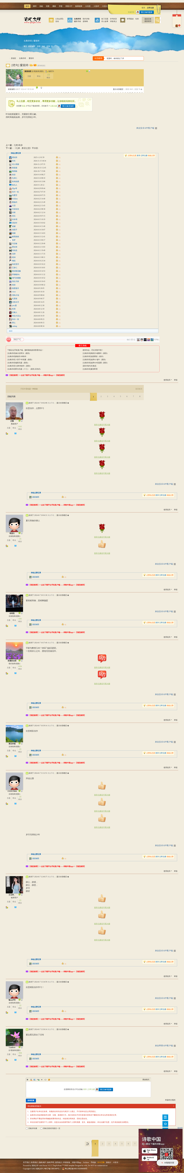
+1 (8, 339)
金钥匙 (12, 613)
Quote (41, 1079)
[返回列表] (87, 1143)
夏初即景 (94, 369)
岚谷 (14, 175)
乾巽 (14, 309)
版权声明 (50, 1162)
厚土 (14, 323)
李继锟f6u (16, 274)
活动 (57, 21)
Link (38, 1079)
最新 (54, 6)
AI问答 (88, 6)
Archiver (86, 1162)
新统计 (108, 1162)
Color (31, 1079)
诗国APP (68, 6)
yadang (14, 326)
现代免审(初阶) (14, 664)
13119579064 (12, 791)
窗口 (51, 21)
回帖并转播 (32, 1128)
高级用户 (14, 424)
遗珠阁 (85, 21)
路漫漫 (14, 168)
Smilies (49, 1079)
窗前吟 (31, 58)
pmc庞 (14, 305)
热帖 (41, 6)
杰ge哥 (14, 188)
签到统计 (58, 1162)
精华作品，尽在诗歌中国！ (93, 350)
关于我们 (26, 1162)
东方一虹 (15, 192)
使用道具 (167, 380)
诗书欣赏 (113, 19)
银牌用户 (14, 898)
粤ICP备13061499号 (51, 1169)
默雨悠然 (15, 237)
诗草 (14, 212)
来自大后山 (16, 316)
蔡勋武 (14, 202)
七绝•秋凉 (18, 145)
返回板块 (138, 389)
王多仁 (14, 268)
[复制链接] (41, 66)
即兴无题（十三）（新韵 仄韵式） (28, 369)
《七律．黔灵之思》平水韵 (26, 148)
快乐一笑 (15, 319)
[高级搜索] (160, 20)
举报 (175, 380)
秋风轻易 (15, 182)
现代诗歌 (86, 19)
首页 (27, 6)
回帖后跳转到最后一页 (51, 1128)
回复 (47, 6)
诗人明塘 (15, 164)
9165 (20, 427)
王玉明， (12, 895)
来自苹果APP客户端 (164, 1046)
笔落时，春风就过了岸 (114, 58)
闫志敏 (14, 243)
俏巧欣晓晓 (16, 278)
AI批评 (96, 6)
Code (45, 1079)
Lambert (12, 1047)
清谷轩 (14, 223)
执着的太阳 (12, 661)
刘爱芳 (14, 195)
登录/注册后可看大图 (102, 425)
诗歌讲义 (113, 21)
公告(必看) (59, 19)
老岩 (14, 285)
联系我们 (34, 1162)
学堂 (60, 6)
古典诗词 (28, 41)
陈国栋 (14, 171)
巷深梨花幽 (16, 271)
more (10, 331)
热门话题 (104, 19)
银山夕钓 (12, 1000)
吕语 (14, 206)
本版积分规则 (170, 1100)
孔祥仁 (14, 178)
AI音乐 (105, 6)
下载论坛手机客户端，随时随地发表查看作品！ (25, 350)
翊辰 (14, 261)
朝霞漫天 (15, 288)
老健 (14, 226)
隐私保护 (42, 1162)
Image (34, 1079)
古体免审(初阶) (14, 536)
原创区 (69, 21)
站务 (137, 19)
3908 (20, 1053)
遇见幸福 (12, 744)
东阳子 (14, 230)
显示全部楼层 (118, 89)
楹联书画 (77, 21)
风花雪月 (15, 264)
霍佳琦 (14, 247)
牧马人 (14, 185)
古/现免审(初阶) (38, 71)
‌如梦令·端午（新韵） (99, 360)
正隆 (12, 421)
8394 (20, 666)
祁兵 (14, 216)
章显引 (12, 533)
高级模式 (145, 1080)
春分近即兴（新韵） (23, 353)
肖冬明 (14, 219)
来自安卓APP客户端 (145, 128)
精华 (35, 6)
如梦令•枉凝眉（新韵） (100, 363)
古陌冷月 (15, 302)
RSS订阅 (101, 1162)
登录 (143, 8)
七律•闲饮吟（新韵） (23, 366)
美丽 (14, 233)
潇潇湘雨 (31, 46)
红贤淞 (14, 299)
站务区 (122, 21)
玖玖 (14, 161)
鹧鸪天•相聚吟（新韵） (100, 353)
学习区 (97, 21)
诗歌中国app (76, 1162)
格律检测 (78, 6)
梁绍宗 (14, 157)
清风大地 (15, 295)
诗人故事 (104, 21)
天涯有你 (15, 209)
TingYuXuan (57, 1166)
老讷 (14, 257)
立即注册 (150, 8)
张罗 (14, 240)
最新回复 (147, 19)
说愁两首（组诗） (98, 356)
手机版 (93, 1162)
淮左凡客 (15, 281)
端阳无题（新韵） (22, 363)
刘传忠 (14, 250)
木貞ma (15, 199)
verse (14, 292)
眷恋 (94, 366)
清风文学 (7, 58)
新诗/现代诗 (87, 366)
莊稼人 (14, 312)
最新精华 (147, 21)
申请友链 (66, 1162)
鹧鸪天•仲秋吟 (20, 356)
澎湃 (14, 254)
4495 (20, 619)
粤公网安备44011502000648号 (76, 1169)
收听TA (51, 71)
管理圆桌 (130, 19)
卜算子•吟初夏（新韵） (24, 360)
